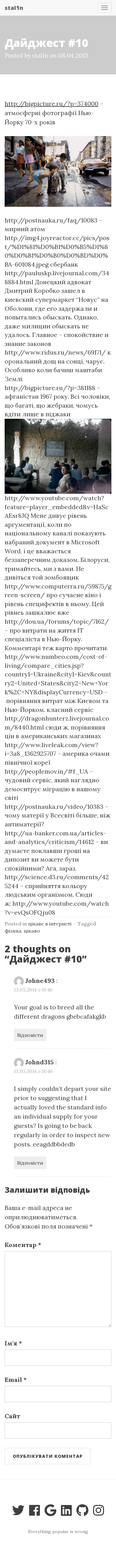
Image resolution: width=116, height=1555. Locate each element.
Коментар (23, 1245)
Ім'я (13, 1343)
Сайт (12, 1416)
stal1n (14, 7)
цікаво (32, 931)
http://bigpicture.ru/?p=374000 (51, 103)
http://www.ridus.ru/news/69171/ (55, 352)
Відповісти (30, 1035)
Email (16, 1379)
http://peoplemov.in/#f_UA (46, 771)
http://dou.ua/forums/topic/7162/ (57, 621)
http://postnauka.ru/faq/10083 (51, 220)
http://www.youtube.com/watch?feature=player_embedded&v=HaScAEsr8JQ (57, 506)
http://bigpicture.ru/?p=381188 (50, 388)
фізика (13, 931)
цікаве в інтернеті (49, 924)
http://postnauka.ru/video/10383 (54, 806)
